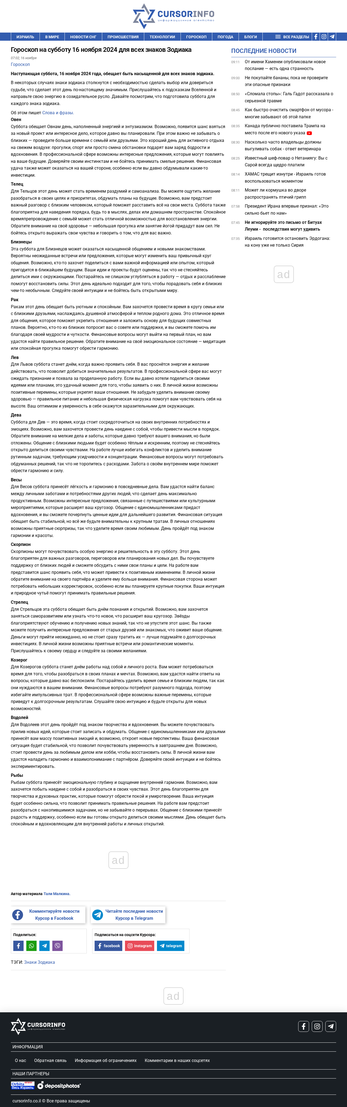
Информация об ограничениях (106, 1060)
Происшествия (123, 37)
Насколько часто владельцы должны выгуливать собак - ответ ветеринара (283, 145)
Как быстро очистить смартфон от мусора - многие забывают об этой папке (289, 113)
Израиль (25, 37)
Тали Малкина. (57, 894)
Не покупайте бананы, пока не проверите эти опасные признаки (286, 81)
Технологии (162, 37)
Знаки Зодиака (39, 962)
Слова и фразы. (58, 112)
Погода (225, 37)
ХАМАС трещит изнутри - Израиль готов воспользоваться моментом (285, 178)
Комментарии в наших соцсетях (177, 1060)
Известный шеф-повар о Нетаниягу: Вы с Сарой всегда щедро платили (286, 161)
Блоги (250, 37)
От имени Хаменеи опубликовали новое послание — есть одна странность (285, 65)
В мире (52, 37)
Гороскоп (196, 37)
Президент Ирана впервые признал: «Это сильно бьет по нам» (287, 210)
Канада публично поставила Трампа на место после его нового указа (285, 129)
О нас (20, 1060)
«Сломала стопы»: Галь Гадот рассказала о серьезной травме (289, 97)
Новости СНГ (83, 37)
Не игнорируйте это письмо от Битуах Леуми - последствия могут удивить (283, 226)
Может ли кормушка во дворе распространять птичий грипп (275, 194)
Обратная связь (50, 1060)
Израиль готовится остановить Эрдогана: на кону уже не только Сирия (287, 242)
